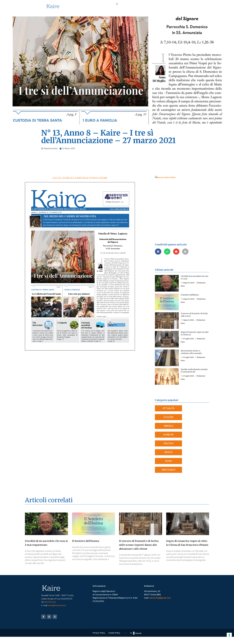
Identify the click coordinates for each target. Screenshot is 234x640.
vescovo (168, 443)
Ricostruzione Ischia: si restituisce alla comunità (191, 352)
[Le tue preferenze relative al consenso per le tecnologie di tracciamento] (229, 635)
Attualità (168, 408)
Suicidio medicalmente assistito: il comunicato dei (194, 370)
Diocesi (168, 452)
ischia (168, 461)
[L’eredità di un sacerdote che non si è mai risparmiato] (167, 276)
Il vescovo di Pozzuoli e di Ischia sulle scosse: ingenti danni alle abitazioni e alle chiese (139, 544)
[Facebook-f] (43, 616)
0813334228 (50, 602)
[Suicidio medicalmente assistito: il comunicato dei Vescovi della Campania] (167, 370)
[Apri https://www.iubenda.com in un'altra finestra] (137, 633)
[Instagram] (49, 616)
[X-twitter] (55, 616)
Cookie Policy (114, 633)
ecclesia (168, 417)
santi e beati (168, 469)
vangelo (168, 426)
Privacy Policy (99, 633)
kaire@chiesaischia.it (57, 605)
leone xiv (168, 434)
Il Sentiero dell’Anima (190, 295)
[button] (158, 251)
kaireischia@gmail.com (160, 598)
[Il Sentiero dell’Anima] (167, 295)
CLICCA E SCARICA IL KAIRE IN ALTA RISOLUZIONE (79, 177)
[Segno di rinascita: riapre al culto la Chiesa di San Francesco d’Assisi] (167, 332)
